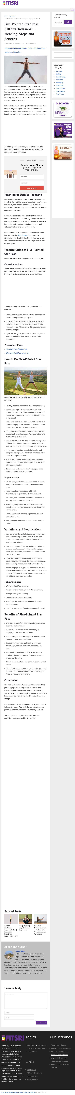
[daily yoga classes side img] (63, 137)
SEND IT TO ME (32, 188)
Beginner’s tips (39, 48)
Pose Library (42, 1045)
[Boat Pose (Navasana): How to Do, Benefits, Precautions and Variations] (40, 919)
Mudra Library (31, 1045)
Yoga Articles (60, 88)
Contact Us (31, 1070)
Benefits (17, 52)
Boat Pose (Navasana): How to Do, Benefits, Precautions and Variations (40, 930)
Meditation (59, 80)
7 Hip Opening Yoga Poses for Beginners (24, 928)
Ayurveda (59, 71)
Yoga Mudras (60, 91)
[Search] (68, 22)
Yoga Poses (60, 94)
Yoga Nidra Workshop (59, 1061)
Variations (9, 52)
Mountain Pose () (16, 349)
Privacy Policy (32, 1079)
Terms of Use (32, 1076)
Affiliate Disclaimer (34, 1073)
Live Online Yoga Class (60, 1051)
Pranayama (59, 85)
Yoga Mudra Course (58, 1045)
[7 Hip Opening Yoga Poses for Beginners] (25, 919)
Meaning (8, 48)
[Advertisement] (25, 131)
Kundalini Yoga (61, 77)
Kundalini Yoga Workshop (61, 1048)
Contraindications (20, 48)
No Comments (32, 43)
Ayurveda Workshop (59, 1058)
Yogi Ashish (9, 43)
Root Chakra (22, 235)
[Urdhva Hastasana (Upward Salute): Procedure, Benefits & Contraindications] (11, 919)
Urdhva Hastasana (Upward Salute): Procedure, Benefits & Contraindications (11, 931)
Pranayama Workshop (59, 1055)
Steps (30, 48)
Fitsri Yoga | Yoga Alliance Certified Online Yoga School (18, 1092)
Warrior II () (17, 353)
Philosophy (59, 83)
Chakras (58, 74)
